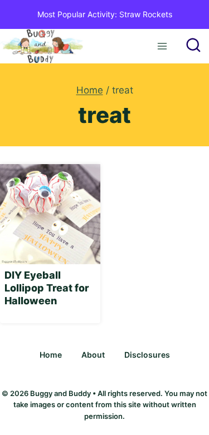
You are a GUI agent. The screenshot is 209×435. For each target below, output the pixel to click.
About (93, 354)
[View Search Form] (193, 46)
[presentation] (50, 214)
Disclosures (147, 354)
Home (51, 354)
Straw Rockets (145, 14)
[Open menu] (162, 46)
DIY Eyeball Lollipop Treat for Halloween (46, 288)
